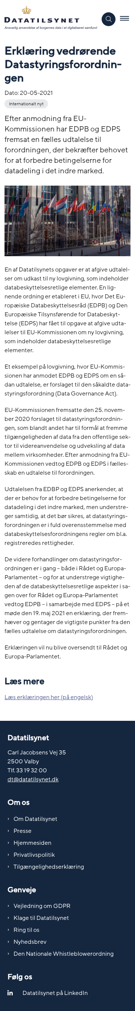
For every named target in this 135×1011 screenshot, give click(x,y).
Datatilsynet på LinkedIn (55, 993)
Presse (23, 831)
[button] (127, 19)
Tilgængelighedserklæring (49, 867)
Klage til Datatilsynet (41, 918)
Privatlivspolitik (34, 855)
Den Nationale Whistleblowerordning (64, 954)
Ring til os (26, 930)
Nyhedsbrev (30, 942)
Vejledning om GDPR (42, 906)
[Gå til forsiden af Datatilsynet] (48, 19)
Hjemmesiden (32, 843)
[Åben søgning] (109, 19)
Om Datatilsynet (35, 819)
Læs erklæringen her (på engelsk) (48, 697)
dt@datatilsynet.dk (33, 779)
